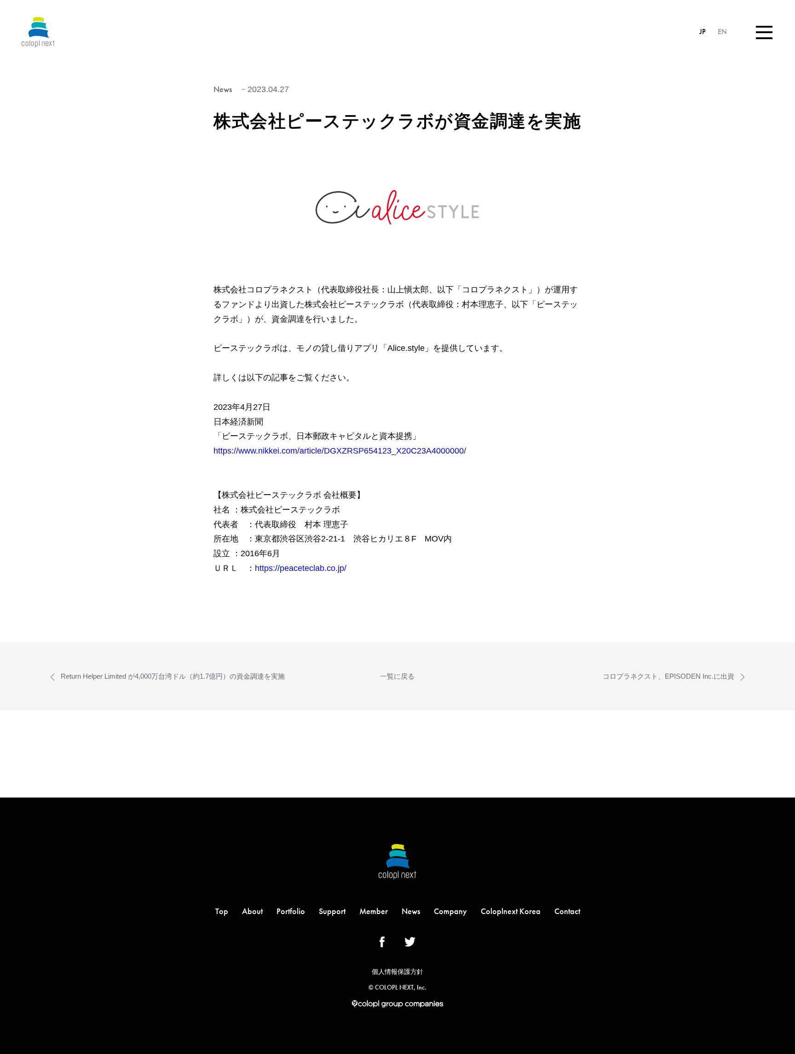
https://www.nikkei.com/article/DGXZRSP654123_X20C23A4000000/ (339, 450)
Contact (567, 911)
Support (332, 911)
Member (373, 911)
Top (221, 911)
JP (703, 31)
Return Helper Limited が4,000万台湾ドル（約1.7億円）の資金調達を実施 (173, 676)
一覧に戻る (397, 676)
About (252, 911)
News (411, 911)
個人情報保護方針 (397, 971)
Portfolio (291, 911)
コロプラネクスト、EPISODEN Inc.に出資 (668, 676)
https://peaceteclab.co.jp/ (300, 568)
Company (450, 911)
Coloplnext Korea (511, 911)
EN (722, 31)
